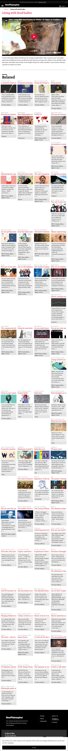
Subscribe (43, 721)
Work (19, 417)
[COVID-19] (42, 120)
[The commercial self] (8, 334)
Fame (19, 530)
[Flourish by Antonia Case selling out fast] (8, 120)
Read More (11, 743)
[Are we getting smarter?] (8, 237)
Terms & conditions (55, 719)
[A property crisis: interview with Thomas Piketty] (8, 89)
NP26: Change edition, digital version (41, 200)
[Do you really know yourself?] (42, 334)
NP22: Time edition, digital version (23, 258)
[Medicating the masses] (8, 180)
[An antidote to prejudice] (58, 150)
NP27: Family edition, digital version (41, 139)
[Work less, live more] (58, 427)
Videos (6, 9)
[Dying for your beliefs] (25, 334)
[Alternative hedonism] (42, 237)
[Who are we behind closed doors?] (58, 272)
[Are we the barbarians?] (25, 272)
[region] (34, 744)
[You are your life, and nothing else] (8, 514)
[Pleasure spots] (58, 455)
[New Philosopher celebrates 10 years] (25, 120)
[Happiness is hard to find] (25, 455)
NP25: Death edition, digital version (7, 291)
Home (42, 715)
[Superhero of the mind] (42, 485)
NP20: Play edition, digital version (57, 414)
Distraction (21, 138)
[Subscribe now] (42, 455)
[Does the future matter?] (25, 237)
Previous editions (6, 105)
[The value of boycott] (25, 485)
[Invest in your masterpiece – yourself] (8, 399)
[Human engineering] (58, 237)
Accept (34, 747)
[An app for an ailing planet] (58, 180)
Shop (42, 718)
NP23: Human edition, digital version (8, 254)
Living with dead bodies (17, 13)
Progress (54, 196)
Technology (38, 499)
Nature (20, 199)
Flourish (4, 136)
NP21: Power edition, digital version (57, 167)
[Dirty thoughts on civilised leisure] (58, 399)
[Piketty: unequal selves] (58, 302)
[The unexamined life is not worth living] (58, 643)
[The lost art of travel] (58, 120)
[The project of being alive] (58, 485)
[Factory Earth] (25, 399)
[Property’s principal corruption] (25, 89)
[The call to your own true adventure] (58, 208)
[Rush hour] (42, 399)
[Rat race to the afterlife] (8, 272)
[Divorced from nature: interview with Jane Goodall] (25, 180)
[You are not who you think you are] (58, 334)
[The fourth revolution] (42, 272)
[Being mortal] (58, 89)
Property (54, 322)
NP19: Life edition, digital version (42, 254)
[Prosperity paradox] (8, 455)
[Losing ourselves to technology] (58, 365)
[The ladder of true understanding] (25, 514)
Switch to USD (42, 2)
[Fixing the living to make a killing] (42, 89)
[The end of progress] (42, 180)
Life (36, 473)
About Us (55, 715)
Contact (54, 722)
